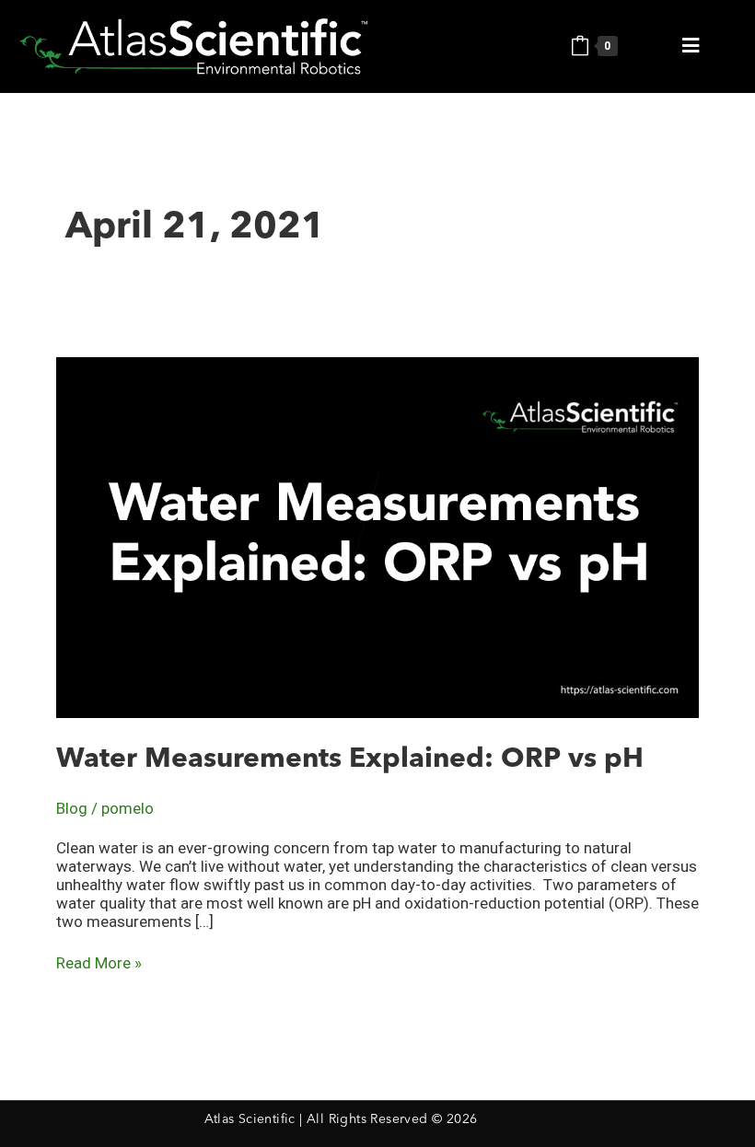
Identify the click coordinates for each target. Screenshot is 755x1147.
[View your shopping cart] (580, 46)
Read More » (99, 963)
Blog (71, 808)
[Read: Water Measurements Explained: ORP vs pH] (377, 536)
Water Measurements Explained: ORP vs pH (350, 759)
